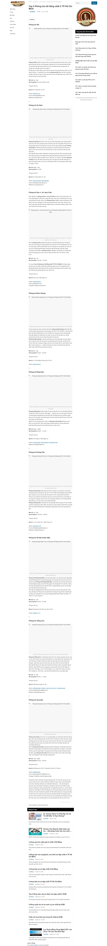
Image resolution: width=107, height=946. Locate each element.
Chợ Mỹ (38, 11)
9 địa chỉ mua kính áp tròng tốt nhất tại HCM (45, 917)
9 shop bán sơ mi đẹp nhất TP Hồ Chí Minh (45, 881)
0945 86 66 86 (61, 688)
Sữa (11, 18)
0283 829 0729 (54, 442)
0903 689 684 (45, 181)
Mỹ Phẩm (12, 15)
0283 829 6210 (45, 442)
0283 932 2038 (37, 181)
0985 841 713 (36, 613)
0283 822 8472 (37, 281)
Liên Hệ (12, 27)
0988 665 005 (36, 772)
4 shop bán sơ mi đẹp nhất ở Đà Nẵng (43, 869)
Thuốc (11, 12)
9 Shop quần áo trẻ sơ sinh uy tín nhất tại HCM (47, 904)
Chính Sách (13, 24)
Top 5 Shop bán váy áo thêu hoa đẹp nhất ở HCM (47, 894)
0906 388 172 (36, 93)
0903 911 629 (45, 688)
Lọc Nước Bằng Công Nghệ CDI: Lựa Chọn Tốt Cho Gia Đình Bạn (57, 930)
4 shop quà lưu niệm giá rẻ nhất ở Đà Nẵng (45, 842)
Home (30, 1)
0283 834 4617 (37, 364)
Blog (11, 30)
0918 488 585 (36, 442)
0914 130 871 (53, 688)
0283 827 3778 (37, 526)
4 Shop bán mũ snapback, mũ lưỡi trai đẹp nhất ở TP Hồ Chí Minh (50, 855)
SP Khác (12, 21)
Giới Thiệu (12, 9)
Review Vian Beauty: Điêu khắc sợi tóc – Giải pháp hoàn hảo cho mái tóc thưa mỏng (57, 831)
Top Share (12, 33)
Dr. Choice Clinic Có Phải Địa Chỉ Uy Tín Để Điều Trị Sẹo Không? (57, 815)
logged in (36, 945)
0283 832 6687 (37, 688)
